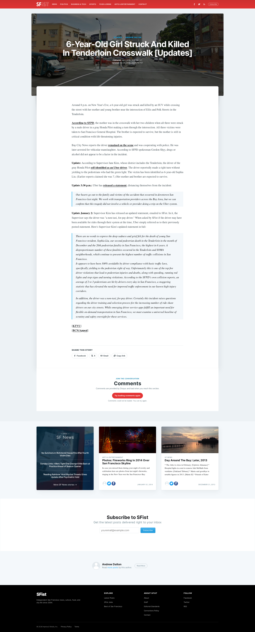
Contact (143, 4)
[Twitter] (199, 4)
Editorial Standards (152, 606)
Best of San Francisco (113, 606)
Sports (92, 4)
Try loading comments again (127, 395)
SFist (41, 594)
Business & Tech (78, 4)
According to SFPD (83, 123)
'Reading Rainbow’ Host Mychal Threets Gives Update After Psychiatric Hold (65, 475)
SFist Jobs (108, 602)
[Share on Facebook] (113, 483)
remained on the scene (120, 145)
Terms (77, 627)
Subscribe (213, 4)
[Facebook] (194, 4)
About (146, 598)
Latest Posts (109, 598)
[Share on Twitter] (109, 483)
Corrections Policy (151, 611)
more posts (112, 567)
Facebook (188, 598)
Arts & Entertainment (124, 4)
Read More (141, 566)
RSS (185, 606)
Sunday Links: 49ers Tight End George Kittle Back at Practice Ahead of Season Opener (65, 465)
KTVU (77, 326)
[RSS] (205, 4)
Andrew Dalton (133, 37)
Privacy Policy (66, 627)
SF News (118, 37)
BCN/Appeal (80, 330)
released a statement (115, 185)
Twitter (187, 602)
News (54, 4)
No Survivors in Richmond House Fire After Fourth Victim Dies (65, 454)
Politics (64, 4)
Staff (146, 602)
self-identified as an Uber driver (109, 167)
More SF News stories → (65, 484)
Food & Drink (105, 4)
